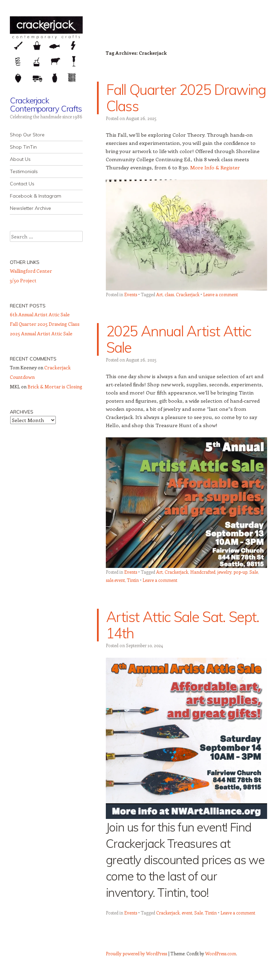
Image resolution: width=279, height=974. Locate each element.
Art (159, 294)
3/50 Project (23, 280)
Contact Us (22, 184)
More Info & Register (215, 167)
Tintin (133, 580)
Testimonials (24, 171)
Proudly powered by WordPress (136, 953)
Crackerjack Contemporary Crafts (46, 104)
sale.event (115, 580)
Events (130, 294)
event (187, 913)
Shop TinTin (23, 147)
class (169, 294)
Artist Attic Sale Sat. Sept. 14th (182, 625)
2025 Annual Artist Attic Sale (178, 339)
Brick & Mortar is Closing (55, 386)
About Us (20, 159)
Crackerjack (187, 294)
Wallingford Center (31, 271)
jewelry (224, 572)
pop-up (240, 572)
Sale (253, 572)
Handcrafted (202, 572)
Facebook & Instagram (35, 196)
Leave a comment (220, 294)
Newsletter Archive (30, 208)
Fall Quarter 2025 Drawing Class (186, 98)
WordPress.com (220, 953)
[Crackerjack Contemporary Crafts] (46, 52)
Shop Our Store (27, 135)
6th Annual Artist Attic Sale (40, 314)
